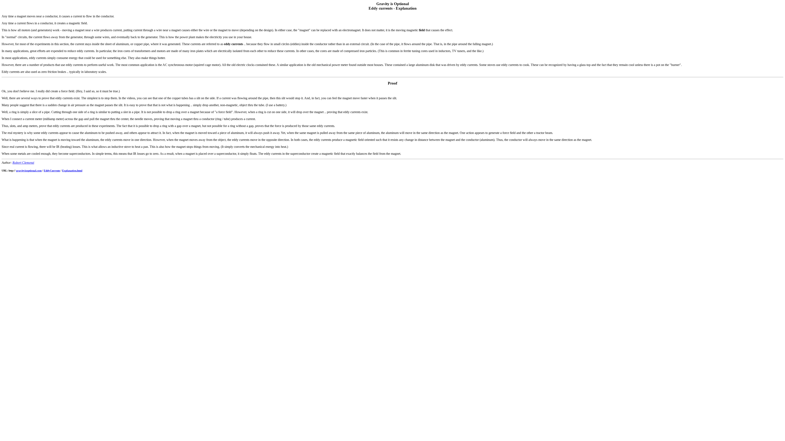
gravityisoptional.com (29, 170)
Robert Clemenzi (23, 162)
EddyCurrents (52, 170)
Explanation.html (72, 170)
